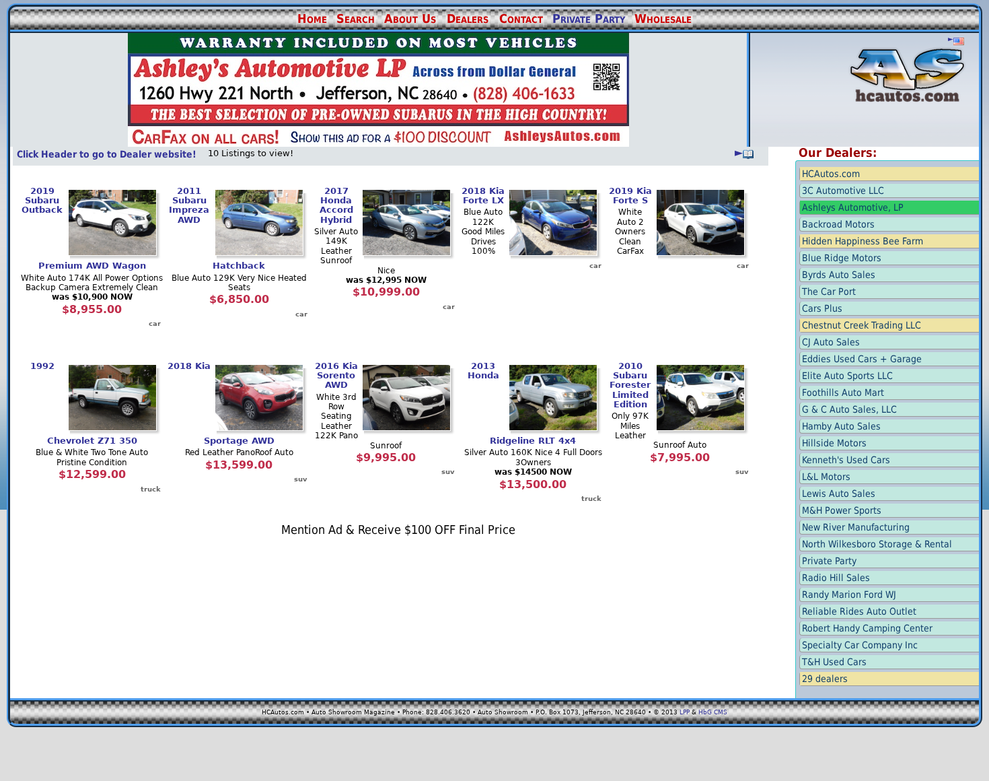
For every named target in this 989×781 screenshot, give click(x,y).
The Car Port (829, 291)
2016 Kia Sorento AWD (336, 375)
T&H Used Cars (834, 661)
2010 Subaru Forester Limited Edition (630, 385)
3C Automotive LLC (843, 190)
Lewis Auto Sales (838, 493)
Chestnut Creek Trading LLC (861, 325)
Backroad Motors (838, 224)
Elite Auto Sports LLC (847, 375)
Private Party (588, 18)
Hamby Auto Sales (841, 426)
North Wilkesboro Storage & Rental (877, 544)
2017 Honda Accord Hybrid (336, 205)
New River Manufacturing (856, 527)
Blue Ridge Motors (841, 257)
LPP (685, 712)
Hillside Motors (834, 443)
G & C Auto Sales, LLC (849, 409)
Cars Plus (822, 308)
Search (355, 18)
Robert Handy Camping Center (867, 628)
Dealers (467, 18)
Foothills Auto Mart (843, 392)
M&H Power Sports (841, 510)
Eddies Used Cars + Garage (862, 358)
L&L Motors (826, 476)
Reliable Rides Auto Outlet (859, 611)
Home (312, 18)
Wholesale (663, 18)
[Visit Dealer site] (378, 143)
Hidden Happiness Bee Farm (862, 241)
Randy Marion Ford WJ (849, 594)
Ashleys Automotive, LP (853, 207)
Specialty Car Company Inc (860, 645)
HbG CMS (712, 712)
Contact (521, 18)
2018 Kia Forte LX (483, 195)
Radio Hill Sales (836, 577)
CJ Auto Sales (831, 342)
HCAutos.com (831, 173)
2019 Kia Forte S (630, 195)
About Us (410, 18)
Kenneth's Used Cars (846, 459)
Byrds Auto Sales (838, 274)
